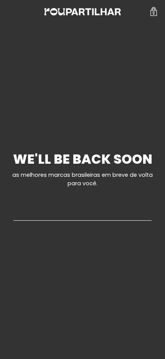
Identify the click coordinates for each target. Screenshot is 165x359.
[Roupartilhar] (82, 11)
